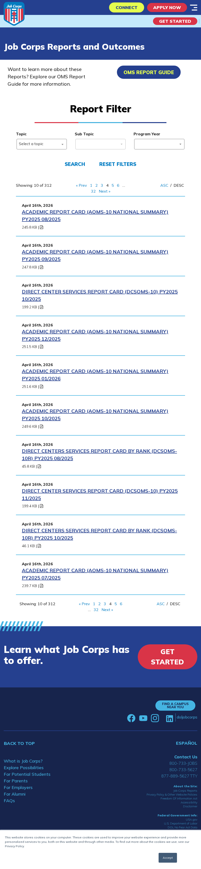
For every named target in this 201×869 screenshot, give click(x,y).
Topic (21, 133)
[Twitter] (162, 718)
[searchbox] (137, 143)
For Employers (18, 787)
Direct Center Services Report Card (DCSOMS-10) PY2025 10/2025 (100, 295)
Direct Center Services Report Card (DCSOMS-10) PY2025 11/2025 (100, 494)
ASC (164, 185)
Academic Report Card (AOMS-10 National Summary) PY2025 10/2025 (95, 414)
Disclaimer (190, 806)
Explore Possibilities (24, 767)
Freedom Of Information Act (179, 798)
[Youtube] (143, 718)
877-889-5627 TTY (179, 775)
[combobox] (41, 144)
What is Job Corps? (23, 761)
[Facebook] (131, 718)
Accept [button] (168, 857)
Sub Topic (84, 133)
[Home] (14, 14)
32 (93, 191)
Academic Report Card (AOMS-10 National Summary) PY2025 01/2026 (95, 375)
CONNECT (127, 7)
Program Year (147, 133)
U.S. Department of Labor (180, 823)
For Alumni (14, 794)
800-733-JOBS (183, 763)
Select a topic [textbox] (31, 143)
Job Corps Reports (185, 790)
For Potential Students (27, 774)
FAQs (9, 800)
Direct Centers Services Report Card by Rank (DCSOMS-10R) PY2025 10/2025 (99, 534)
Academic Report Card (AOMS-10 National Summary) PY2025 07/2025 (95, 574)
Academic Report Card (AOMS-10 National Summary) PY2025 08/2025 (95, 215)
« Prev (81, 185)
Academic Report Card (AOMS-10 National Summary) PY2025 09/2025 (95, 255)
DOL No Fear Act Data (182, 827)
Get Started (175, 21)
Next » (104, 191)
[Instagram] (155, 718)
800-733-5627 (183, 769)
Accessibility (189, 802)
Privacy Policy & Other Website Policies (172, 794)
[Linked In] (169, 718)
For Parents (16, 781)
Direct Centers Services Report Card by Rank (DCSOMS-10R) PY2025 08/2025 (99, 454)
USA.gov (191, 819)
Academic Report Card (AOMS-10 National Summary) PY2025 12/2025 (95, 335)
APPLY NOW (167, 7)
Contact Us (185, 756)
